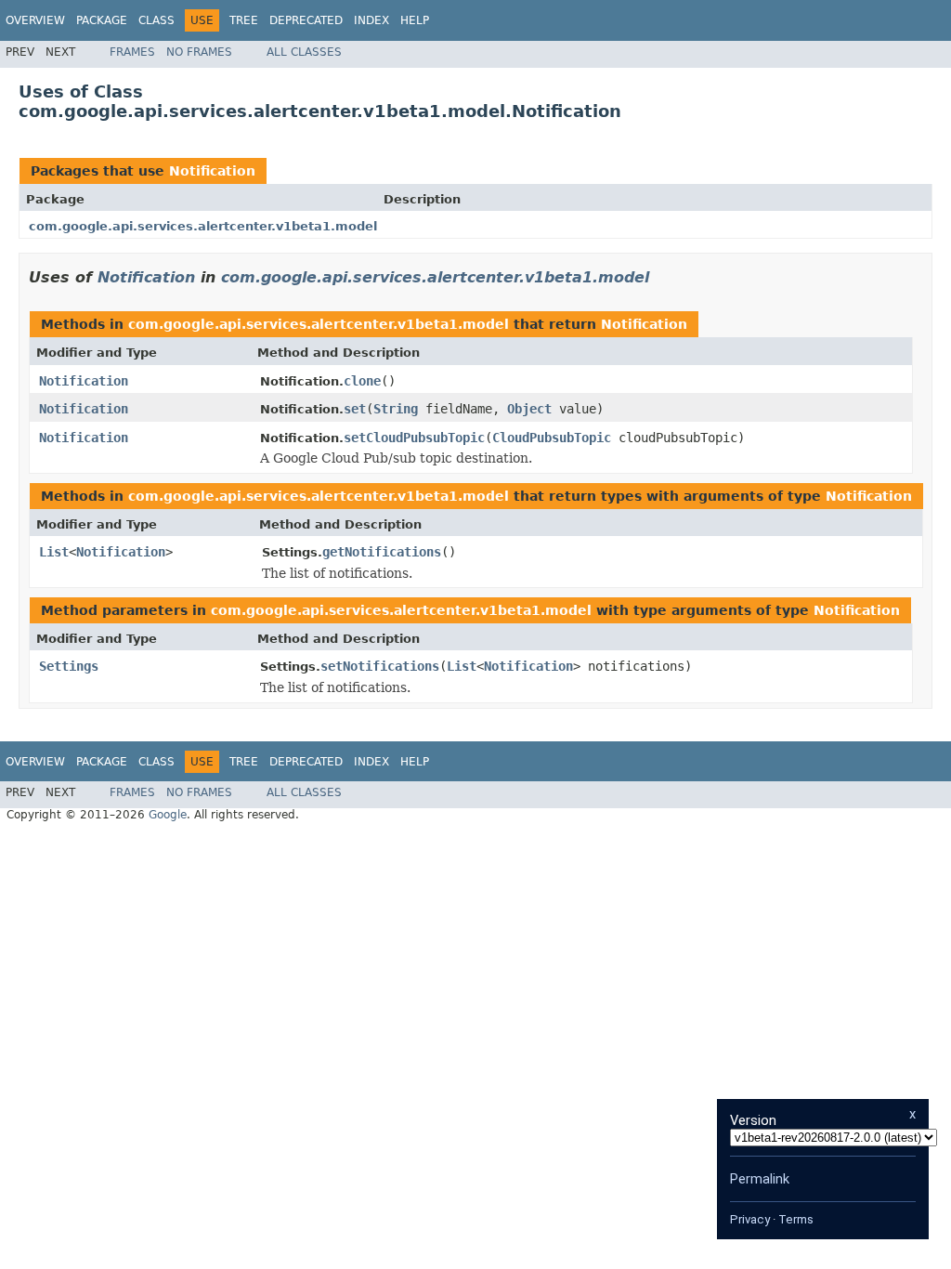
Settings (68, 666)
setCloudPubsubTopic (414, 437)
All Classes (304, 52)
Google (168, 814)
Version (753, 1120)
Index (371, 20)
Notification (212, 171)
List (54, 551)
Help (414, 20)
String (395, 408)
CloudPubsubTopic (551, 437)
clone (362, 380)
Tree (243, 20)
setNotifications (379, 666)
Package (101, 20)
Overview (35, 20)
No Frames (199, 52)
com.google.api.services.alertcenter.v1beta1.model (203, 226)
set (355, 408)
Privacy (750, 1219)
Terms (796, 1219)
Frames (132, 52)
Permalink (759, 1179)
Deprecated (306, 20)
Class (156, 20)
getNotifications (381, 551)
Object (529, 408)
